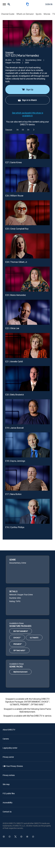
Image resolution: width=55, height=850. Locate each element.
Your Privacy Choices (14, 766)
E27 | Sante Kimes (13, 162)
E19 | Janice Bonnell (14, 427)
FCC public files (9, 793)
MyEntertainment (20, 671)
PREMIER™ (17, 644)
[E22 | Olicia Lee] (27, 312)
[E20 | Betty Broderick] (27, 378)
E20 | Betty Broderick (14, 394)
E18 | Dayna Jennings (15, 460)
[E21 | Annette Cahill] (27, 345)
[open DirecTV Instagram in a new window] (21, 837)
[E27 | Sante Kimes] (27, 146)
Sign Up (29, 89)
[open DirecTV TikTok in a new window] (33, 837)
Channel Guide (7, 14)
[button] (4, 4)
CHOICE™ (17, 637)
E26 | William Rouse (14, 195)
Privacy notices (9, 775)
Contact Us (7, 811)
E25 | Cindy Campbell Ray (16, 228)
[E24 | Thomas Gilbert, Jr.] (27, 245)
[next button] (33, 129)
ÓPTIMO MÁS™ (19, 650)
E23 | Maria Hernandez (15, 295)
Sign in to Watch (29, 100)
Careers (6, 738)
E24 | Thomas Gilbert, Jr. (16, 261)
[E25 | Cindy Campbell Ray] (27, 212)
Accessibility (7, 802)
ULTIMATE (34, 637)
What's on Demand (25, 14)
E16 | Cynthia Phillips (14, 527)
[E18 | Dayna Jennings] (27, 444)
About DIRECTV (9, 729)
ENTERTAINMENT (20, 631)
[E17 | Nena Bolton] (27, 478)
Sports (39, 14)
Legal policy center (10, 748)
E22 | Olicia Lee (12, 328)
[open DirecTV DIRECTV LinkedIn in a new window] (4, 837)
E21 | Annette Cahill (14, 361)
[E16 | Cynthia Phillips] (27, 511)
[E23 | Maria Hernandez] (27, 279)
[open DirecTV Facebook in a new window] (10, 837)
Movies (47, 14)
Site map (6, 784)
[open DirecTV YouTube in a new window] (27, 837)
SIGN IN (48, 4)
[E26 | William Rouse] (27, 179)
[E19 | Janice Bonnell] (27, 411)
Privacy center (8, 757)
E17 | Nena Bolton (13, 494)
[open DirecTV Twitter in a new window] (15, 837)
